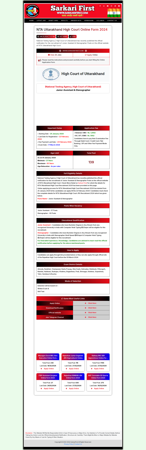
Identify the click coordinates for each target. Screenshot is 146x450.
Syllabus (100, 20)
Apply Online (92, 55)
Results (64, 20)
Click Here (92, 303)
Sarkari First (82, 183)
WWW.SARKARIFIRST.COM (73, 51)
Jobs (74, 36)
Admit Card (53, 20)
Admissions (88, 20)
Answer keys (76, 20)
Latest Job (41, 20)
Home (31, 20)
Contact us (112, 20)
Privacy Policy (68, 444)
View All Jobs (55, 55)
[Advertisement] (73, 110)
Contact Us (78, 444)
